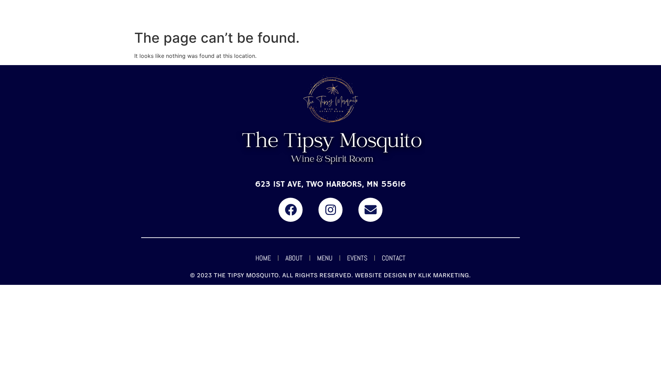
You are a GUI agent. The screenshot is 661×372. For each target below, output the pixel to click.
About (294, 258)
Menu (325, 258)
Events (357, 258)
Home (263, 258)
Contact (394, 258)
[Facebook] (291, 210)
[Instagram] (330, 210)
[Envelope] (370, 210)
